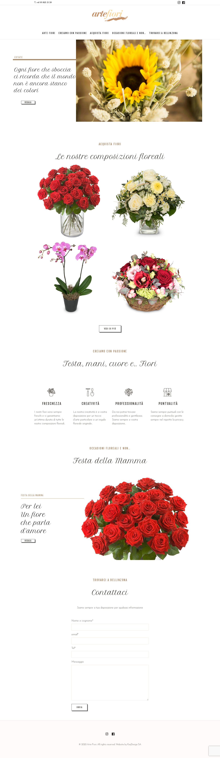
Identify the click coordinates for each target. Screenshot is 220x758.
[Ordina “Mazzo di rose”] (71, 201)
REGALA (28, 102)
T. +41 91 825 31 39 (43, 2)
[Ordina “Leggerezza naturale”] (148, 201)
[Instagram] (179, 2)
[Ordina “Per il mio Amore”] (148, 278)
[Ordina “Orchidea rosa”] (71, 278)
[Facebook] (183, 2)
